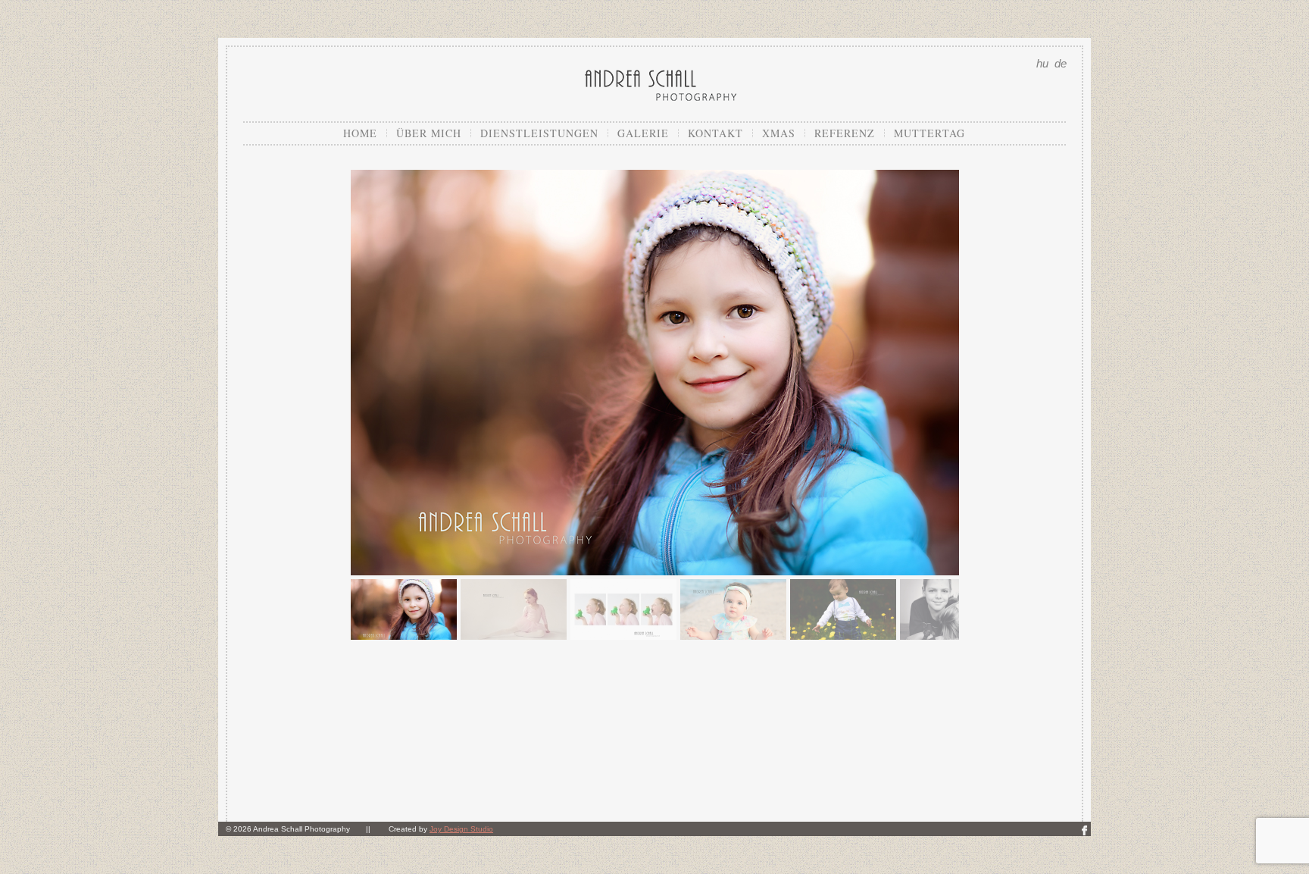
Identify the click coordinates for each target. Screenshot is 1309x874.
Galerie (643, 133)
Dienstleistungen (539, 133)
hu (1042, 63)
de (1060, 63)
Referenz (844, 133)
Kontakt (715, 133)
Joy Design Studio (461, 829)
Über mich (428, 133)
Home (360, 133)
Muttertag (929, 133)
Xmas (778, 133)
